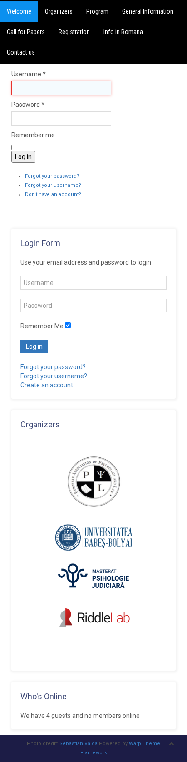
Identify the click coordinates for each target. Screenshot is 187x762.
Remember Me (42, 326)
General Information (147, 11)
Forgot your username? (53, 185)
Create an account (46, 385)
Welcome (19, 11)
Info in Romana (123, 31)
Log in (23, 156)
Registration (74, 31)
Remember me (33, 135)
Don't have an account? (53, 194)
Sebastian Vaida (78, 744)
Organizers (59, 11)
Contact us (21, 52)
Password (27, 104)
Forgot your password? (52, 176)
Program (97, 11)
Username (28, 74)
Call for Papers (26, 31)
